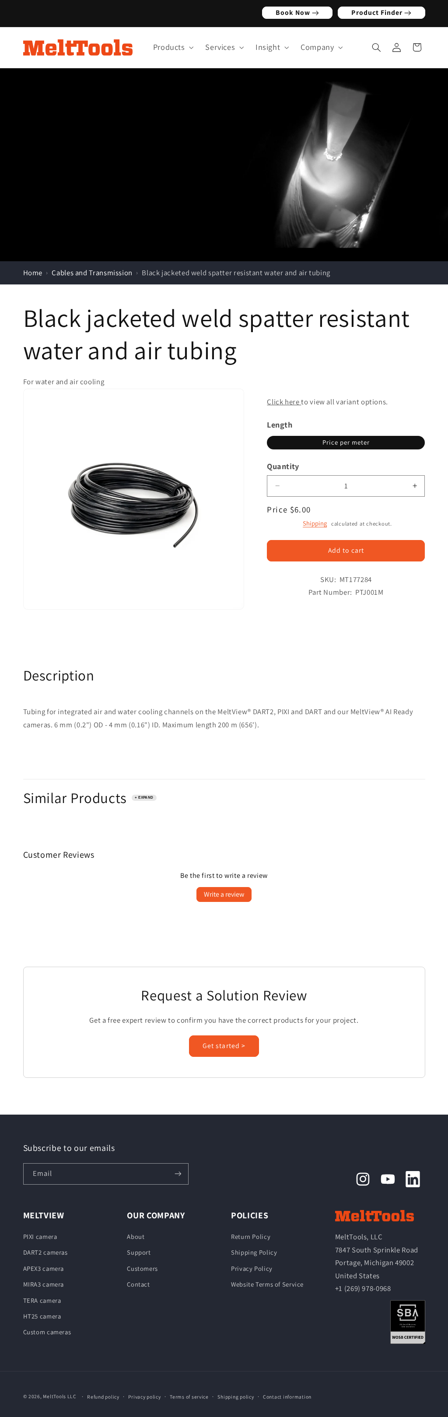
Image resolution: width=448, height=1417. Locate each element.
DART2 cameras (45, 1252)
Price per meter (346, 442)
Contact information (287, 1396)
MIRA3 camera (43, 1284)
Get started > (224, 1045)
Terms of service (189, 1396)
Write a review (224, 894)
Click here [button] (284, 402)
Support (138, 1252)
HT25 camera (42, 1316)
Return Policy (250, 1236)
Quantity (283, 466)
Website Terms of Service (267, 1284)
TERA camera (42, 1300)
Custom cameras (47, 1332)
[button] (171, 47)
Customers (142, 1268)
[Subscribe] (178, 1174)
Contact (138, 1284)
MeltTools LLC (60, 1396)
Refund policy (103, 1396)
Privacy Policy (252, 1268)
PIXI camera (40, 1236)
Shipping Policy (254, 1252)
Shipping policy (235, 1396)
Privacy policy (144, 1396)
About (135, 1236)
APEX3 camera (43, 1268)
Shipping (315, 523)
